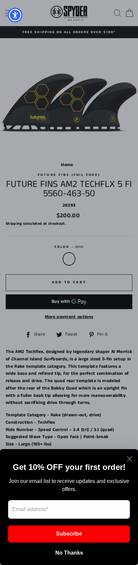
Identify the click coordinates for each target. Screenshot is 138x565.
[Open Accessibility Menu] (15, 15)
